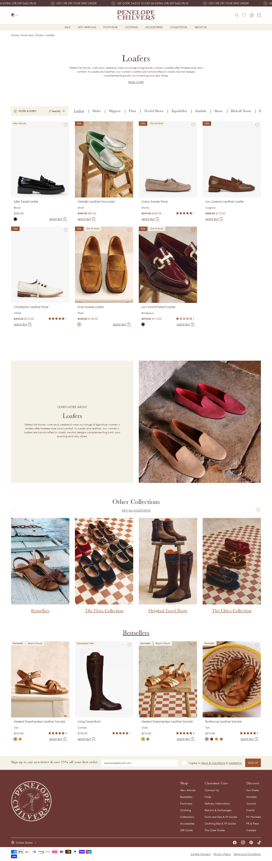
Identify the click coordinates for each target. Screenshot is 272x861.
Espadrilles (179, 111)
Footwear (110, 27)
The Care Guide (215, 830)
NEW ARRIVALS (87, 27)
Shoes (218, 111)
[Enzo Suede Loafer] (79, 324)
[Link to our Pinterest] (251, 842)
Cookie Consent (201, 854)
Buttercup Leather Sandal (223, 721)
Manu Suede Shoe (155, 201)
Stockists (251, 796)
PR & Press (252, 823)
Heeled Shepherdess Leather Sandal (39, 721)
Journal (251, 803)
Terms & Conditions (213, 762)
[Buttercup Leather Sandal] (206, 739)
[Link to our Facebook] (234, 842)
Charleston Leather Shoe (31, 307)
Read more (136, 82)
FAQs (208, 796)
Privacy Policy (222, 854)
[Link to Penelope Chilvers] (136, 15)
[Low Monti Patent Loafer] (143, 324)
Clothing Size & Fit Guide (220, 823)
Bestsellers (136, 632)
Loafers (79, 111)
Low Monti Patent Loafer (158, 307)
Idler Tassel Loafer (26, 201)
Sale (67, 27)
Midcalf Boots (241, 111)
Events (250, 810)
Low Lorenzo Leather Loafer (224, 201)
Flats (132, 111)
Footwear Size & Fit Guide (221, 816)
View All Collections (136, 510)
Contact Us (212, 790)
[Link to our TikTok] (259, 842)
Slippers (114, 111)
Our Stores (252, 790)
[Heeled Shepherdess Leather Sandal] (15, 739)
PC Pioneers (253, 816)
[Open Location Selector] (14, 15)
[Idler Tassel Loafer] (15, 219)
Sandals (200, 111)
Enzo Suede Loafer (91, 307)
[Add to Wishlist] (66, 125)
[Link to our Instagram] (243, 842)
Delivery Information (217, 803)
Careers (251, 830)
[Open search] (237, 15)
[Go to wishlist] (244, 15)
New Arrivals (187, 790)
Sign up (253, 762)
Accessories (154, 27)
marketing (235, 762)
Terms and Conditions (247, 854)
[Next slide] (258, 509)
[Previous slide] (14, 509)
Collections (178, 27)
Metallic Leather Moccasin (96, 201)
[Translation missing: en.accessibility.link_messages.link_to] (31, 801)
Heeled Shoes (153, 111)
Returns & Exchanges (218, 810)
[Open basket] (259, 15)
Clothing (131, 27)
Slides (97, 111)
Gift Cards (186, 830)
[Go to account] (251, 15)
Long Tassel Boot (89, 721)
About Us (200, 27)
